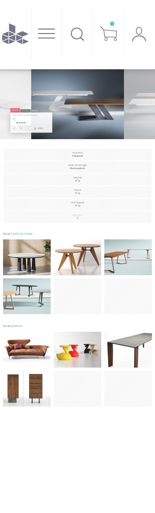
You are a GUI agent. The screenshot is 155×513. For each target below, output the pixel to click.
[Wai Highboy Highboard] (27, 389)
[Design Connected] (15, 34)
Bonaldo (17, 326)
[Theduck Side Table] (77, 350)
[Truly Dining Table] (128, 350)
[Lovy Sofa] (27, 350)
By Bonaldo (21, 122)
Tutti (15, 115)
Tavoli (20, 115)
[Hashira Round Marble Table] (27, 257)
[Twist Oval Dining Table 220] (27, 296)
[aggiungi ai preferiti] (21, 128)
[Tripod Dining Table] (77, 257)
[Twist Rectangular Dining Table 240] (128, 257)
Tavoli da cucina (30, 115)
